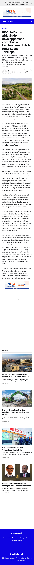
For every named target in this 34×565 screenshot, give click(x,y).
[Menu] (31, 21)
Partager (27, 71)
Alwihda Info (7, 21)
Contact (14, 538)
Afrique (4, 28)
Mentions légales (17, 540)
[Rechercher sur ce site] (28, 21)
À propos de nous (25, 538)
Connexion (6, 538)
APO (9, 70)
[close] (32, 3)
